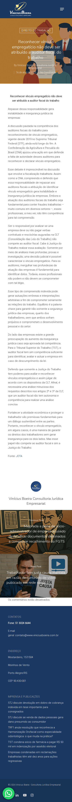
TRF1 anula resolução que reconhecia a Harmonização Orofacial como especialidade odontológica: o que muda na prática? (35, 732)
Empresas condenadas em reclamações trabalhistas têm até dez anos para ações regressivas (32, 757)
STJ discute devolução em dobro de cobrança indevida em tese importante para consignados (35, 707)
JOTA (19, 456)
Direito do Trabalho (36, 30)
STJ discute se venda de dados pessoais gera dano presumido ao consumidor (35, 719)
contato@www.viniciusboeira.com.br (37, 635)
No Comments (48, 72)
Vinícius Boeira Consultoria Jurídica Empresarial (36, 66)
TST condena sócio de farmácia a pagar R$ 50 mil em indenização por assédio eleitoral (35, 744)
